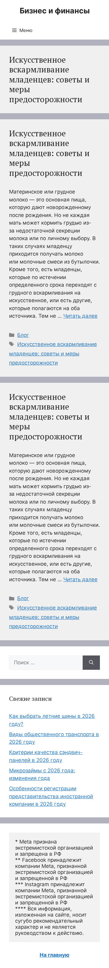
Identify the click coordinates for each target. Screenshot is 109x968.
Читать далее (80, 316)
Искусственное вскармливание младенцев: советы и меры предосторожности (49, 153)
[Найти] (91, 662)
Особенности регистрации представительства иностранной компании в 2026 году (51, 796)
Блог (23, 335)
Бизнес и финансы (55, 10)
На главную (54, 955)
